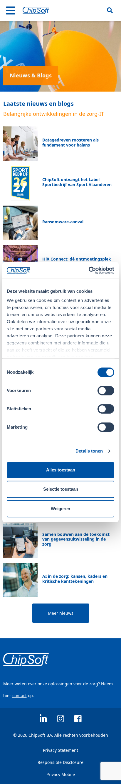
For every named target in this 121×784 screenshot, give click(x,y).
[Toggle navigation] (11, 10)
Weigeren (60, 508)
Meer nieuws (60, 613)
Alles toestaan (60, 469)
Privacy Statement (60, 750)
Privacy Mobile (60, 774)
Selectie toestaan (60, 489)
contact (19, 695)
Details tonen (89, 450)
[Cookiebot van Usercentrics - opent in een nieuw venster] (88, 270)
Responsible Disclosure (60, 762)
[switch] (106, 390)
